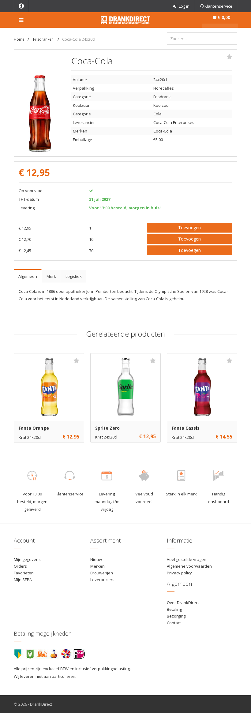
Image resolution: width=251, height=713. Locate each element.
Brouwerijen (101, 573)
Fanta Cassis (186, 428)
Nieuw (96, 559)
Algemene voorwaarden (189, 566)
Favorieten (24, 573)
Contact (174, 622)
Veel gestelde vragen (186, 559)
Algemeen (27, 276)
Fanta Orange (34, 428)
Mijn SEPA (23, 579)
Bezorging (176, 616)
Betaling (174, 609)
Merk (51, 276)
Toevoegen (189, 227)
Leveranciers (102, 579)
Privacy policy (179, 573)
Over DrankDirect (183, 602)
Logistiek (74, 276)
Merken (97, 566)
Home (19, 39)
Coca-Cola (162, 131)
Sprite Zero (107, 428)
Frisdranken (43, 39)
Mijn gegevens (27, 559)
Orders (20, 566)
